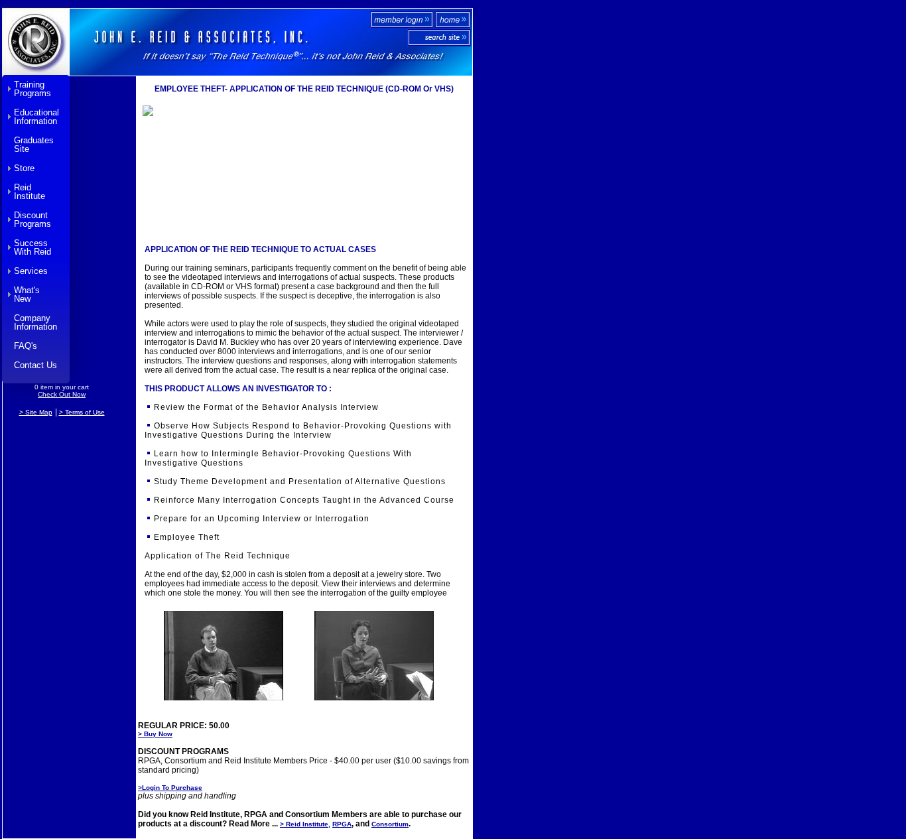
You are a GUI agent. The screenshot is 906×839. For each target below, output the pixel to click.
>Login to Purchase (170, 787)
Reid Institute (29, 191)
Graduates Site (34, 144)
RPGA (342, 824)
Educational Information (36, 116)
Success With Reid (32, 247)
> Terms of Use (82, 412)
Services (31, 271)
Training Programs (32, 89)
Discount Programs (32, 219)
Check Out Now (62, 394)
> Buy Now (155, 734)
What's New (27, 294)
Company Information (35, 322)
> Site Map (35, 412)
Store (24, 168)
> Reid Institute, (305, 824)
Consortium (390, 824)
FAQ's (25, 346)
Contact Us (35, 365)
